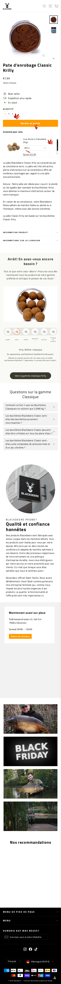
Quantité (8, 109)
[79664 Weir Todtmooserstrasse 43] (30, 650)
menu (7, 920)
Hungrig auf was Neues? (21, 930)
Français (12, 961)
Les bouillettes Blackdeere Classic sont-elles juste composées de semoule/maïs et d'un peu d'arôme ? (27, 444)
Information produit (15, 232)
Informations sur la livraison (21, 240)
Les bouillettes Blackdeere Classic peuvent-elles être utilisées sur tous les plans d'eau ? (28, 431)
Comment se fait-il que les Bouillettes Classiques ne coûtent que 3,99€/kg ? (25, 406)
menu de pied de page (19, 912)
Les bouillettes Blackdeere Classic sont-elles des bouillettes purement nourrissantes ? (26, 419)
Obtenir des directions (20, 636)
